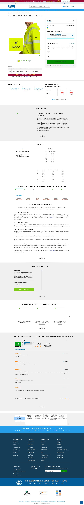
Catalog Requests (60, 457)
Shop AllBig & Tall (28, 198)
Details (44, 1)
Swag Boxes (59, 441)
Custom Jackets (31, 441)
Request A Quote (16, 450)
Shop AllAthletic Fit (56, 198)
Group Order (59, 447)
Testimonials (43, 446)
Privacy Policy (21, 501)
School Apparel (59, 454)
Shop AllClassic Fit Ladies (46, 198)
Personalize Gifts (31, 458)
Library (42, 450)
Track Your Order (31, 3)
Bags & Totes (30, 455)
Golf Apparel (30, 457)
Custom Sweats (31, 442)
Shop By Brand (46, 9)
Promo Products (35, 9)
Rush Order (24, 9)
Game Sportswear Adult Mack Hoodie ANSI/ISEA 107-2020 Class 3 (26, 89)
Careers (42, 444)
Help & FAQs (15, 452)
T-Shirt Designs (62, 449)
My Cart (14, 444)
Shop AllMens (37, 198)
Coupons (15, 446)
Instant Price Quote (70, 65)
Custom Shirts (30, 447)
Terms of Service (27, 501)
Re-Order (15, 449)
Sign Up (64, 471)
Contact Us (15, 455)
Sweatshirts (13, 13)
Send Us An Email (23, 471)
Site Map (43, 460)
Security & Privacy (44, 455)
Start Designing (60, 62)
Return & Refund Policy (52, 501)
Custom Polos (30, 444)
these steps (52, 250)
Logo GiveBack (44, 447)
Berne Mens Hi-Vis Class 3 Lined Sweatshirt (14, 89)
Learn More (49, 21)
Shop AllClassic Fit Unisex (19, 198)
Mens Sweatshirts (20, 13)
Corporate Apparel (31, 460)
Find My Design (16, 442)
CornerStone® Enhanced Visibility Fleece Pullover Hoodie (38, 89)
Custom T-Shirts (31, 446)
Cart (72, 6)
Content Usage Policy (44, 501)
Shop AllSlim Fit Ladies (65, 198)
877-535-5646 (18, 3)
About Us (43, 442)
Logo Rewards (44, 449)
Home (9, 13)
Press (42, 452)
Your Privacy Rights (45, 457)
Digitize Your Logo (60, 452)
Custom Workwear (31, 449)
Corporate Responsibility (46, 454)
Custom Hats (30, 450)
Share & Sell (59, 444)
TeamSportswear (31, 454)
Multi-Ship (59, 442)
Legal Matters (44, 458)
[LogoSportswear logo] (11, 7)
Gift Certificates (60, 455)
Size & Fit (72, 43)
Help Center (38, 3)
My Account (15, 441)
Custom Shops (59, 446)
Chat (24, 3)
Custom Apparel (14, 9)
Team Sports (57, 9)
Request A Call (16, 454)
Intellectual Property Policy (35, 501)
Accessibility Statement (61, 501)
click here (51, 217)
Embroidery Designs (62, 450)
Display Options (28, 398)
